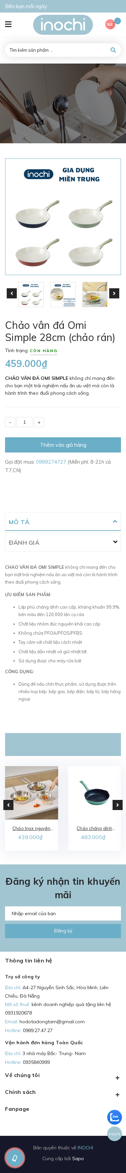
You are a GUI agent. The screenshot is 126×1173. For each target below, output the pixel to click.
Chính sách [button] (20, 1092)
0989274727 (52, 462)
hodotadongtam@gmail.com (52, 1022)
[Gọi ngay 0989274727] (15, 1158)
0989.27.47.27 (38, 1030)
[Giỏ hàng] (113, 25)
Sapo (78, 1158)
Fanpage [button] (17, 1108)
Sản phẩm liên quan (63, 744)
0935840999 (36, 1062)
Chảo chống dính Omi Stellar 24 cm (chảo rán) (94, 829)
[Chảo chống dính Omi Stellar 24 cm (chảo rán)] (94, 793)
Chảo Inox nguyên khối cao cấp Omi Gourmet (31, 829)
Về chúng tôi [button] (22, 1075)
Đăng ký (63, 931)
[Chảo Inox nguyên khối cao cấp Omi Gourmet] (31, 793)
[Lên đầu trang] (110, 1156)
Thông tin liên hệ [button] (28, 960)
